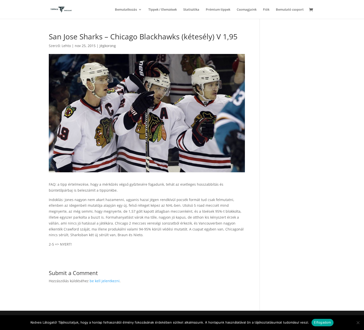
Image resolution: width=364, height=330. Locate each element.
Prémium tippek (218, 10)
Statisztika (191, 10)
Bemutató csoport (290, 10)
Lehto (66, 45)
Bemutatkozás (126, 10)
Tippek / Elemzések (162, 10)
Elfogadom (322, 322)
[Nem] (357, 322)
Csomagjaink (247, 10)
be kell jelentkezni (105, 281)
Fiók (266, 10)
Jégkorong (108, 45)
